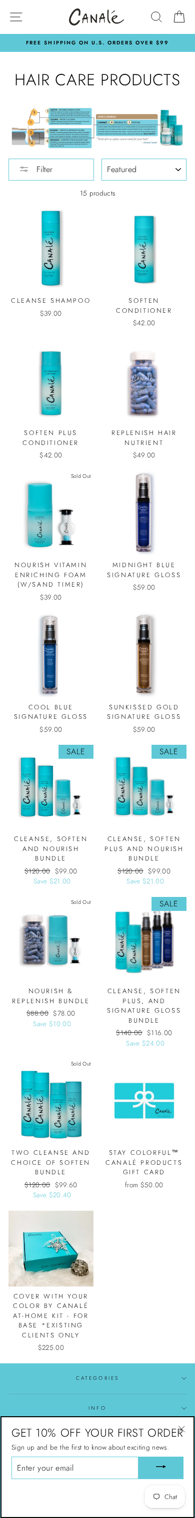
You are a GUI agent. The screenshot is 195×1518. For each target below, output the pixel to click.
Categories (97, 1378)
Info (97, 1408)
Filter (43, 169)
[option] (97, 43)
